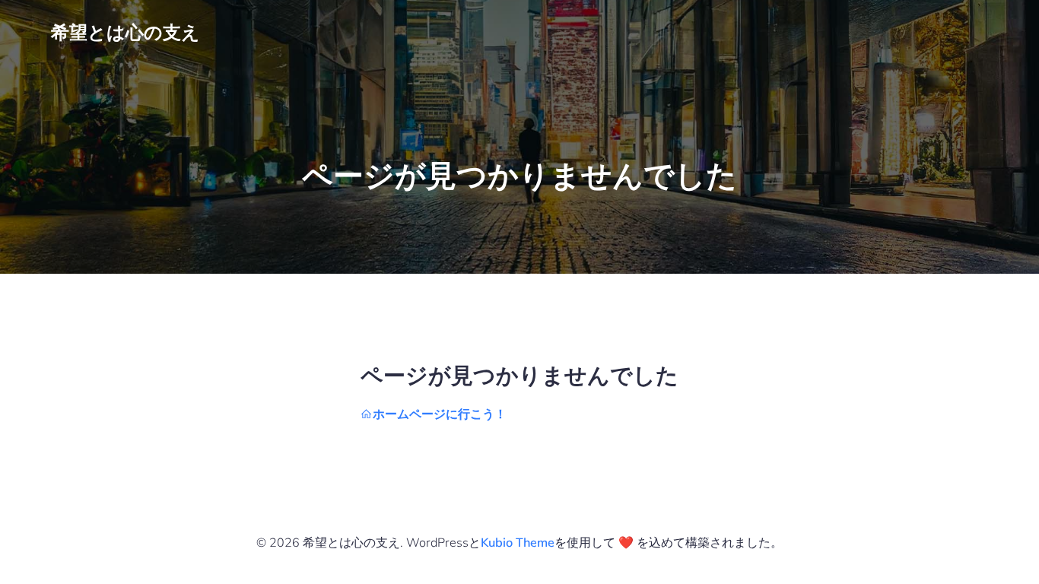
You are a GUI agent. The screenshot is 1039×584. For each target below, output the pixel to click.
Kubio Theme (517, 542)
